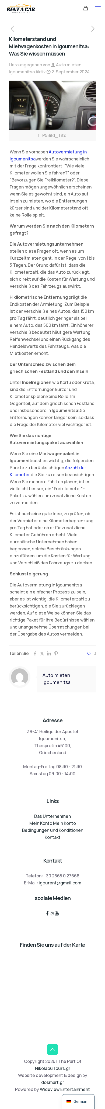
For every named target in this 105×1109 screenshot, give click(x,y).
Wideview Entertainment (65, 1089)
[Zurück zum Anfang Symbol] (52, 1049)
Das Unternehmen (52, 816)
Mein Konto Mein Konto (52, 823)
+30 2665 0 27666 (61, 876)
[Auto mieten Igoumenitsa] (21, 8)
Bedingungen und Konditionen (52, 830)
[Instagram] (52, 913)
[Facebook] (47, 913)
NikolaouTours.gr (52, 1068)
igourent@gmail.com (60, 883)
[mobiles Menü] (97, 8)
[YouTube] (57, 913)
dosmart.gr (52, 1082)
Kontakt (53, 837)
